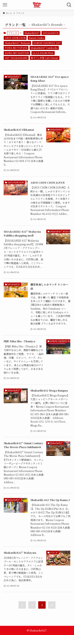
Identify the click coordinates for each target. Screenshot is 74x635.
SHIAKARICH (51, 33)
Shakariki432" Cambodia (44, 47)
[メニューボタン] (5, 5)
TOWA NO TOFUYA (16, 47)
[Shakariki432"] (37, 5)
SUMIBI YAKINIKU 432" (47, 43)
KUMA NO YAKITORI (17, 53)
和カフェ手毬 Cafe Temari (44, 57)
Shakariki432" (31, 33)
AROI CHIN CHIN (15, 37)
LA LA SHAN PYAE (42, 53)
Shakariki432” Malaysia (17, 43)
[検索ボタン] (69, 5)
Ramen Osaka (36, 37)
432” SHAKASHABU (16, 57)
